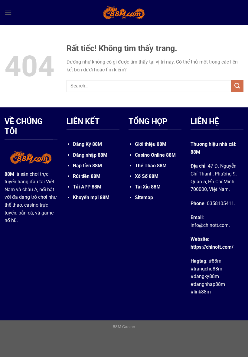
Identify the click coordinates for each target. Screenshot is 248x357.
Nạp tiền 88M (87, 166)
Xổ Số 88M (146, 176)
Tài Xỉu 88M (148, 187)
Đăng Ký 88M (87, 144)
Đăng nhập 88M (90, 155)
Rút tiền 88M (86, 176)
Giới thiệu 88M (150, 144)
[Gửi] (237, 86)
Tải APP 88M (87, 187)
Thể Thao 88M (151, 166)
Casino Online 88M (155, 155)
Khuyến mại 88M (91, 197)
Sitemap (144, 197)
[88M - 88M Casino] (124, 12)
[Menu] (8, 12)
